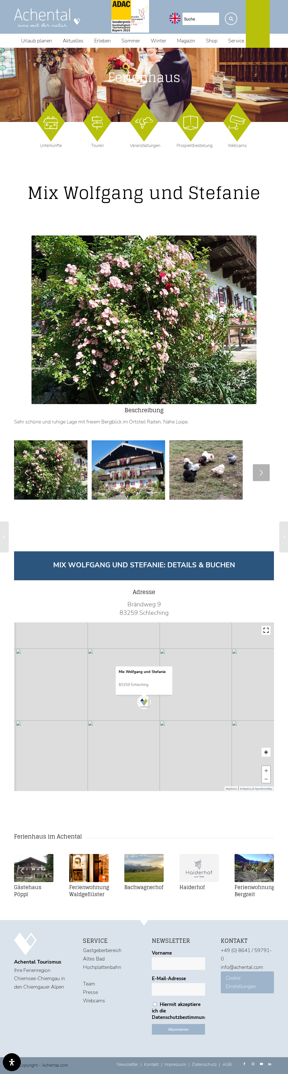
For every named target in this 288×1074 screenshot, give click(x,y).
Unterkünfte (51, 145)
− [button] (266, 778)
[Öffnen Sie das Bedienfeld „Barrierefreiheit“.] (12, 1062)
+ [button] (266, 770)
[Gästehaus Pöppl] (33, 868)
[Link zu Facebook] (244, 1064)
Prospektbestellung (195, 145)
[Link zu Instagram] (253, 1064)
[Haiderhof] (199, 868)
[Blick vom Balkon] (236, 493)
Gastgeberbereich (102, 950)
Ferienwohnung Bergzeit (254, 890)
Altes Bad (94, 958)
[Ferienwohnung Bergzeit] (254, 868)
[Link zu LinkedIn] (270, 1064)
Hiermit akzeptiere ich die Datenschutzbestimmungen (178, 1011)
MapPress (231, 788)
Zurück (26, 472)
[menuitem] (36, 41)
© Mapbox (245, 788)
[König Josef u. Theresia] (283, 537)
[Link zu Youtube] (261, 1064)
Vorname (162, 953)
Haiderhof (192, 887)
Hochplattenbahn (102, 967)
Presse (90, 992)
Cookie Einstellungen (241, 982)
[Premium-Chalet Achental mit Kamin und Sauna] (4, 537)
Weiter (261, 472)
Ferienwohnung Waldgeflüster (89, 890)
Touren (97, 145)
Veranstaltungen (145, 145)
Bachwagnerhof (143, 887)
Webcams (237, 145)
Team (89, 983)
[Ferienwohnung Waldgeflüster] (89, 868)
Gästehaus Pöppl (27, 890)
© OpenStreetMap (262, 788)
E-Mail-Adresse (169, 978)
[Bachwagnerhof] (144, 868)
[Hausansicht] (81, 493)
